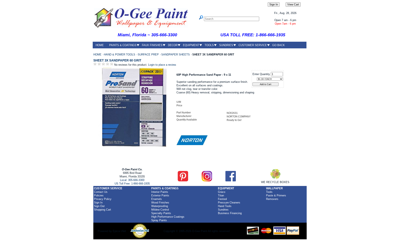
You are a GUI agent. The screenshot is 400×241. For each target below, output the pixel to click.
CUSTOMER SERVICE (253, 45)
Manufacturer (183, 116)
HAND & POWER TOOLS (120, 54)
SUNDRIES (226, 45)
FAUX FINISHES (152, 45)
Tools (269, 191)
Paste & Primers (276, 195)
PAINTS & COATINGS (122, 45)
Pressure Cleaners (229, 202)
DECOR (173, 45)
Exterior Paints (160, 195)
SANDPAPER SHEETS (176, 54)
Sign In (98, 202)
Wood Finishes (160, 202)
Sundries (223, 209)
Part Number (183, 112)
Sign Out (99, 206)
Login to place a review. (162, 64)
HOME (100, 45)
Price (179, 105)
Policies (99, 195)
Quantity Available (186, 119)
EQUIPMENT (191, 45)
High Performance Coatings (167, 216)
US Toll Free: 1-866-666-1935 (132, 183)
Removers (272, 199)
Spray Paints (159, 220)
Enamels (156, 199)
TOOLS (209, 45)
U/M (178, 101)
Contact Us (101, 191)
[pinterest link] (183, 180)
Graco (221, 191)
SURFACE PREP (149, 54)
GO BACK (278, 45)
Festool (222, 199)
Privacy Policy (102, 199)
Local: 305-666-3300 (132, 180)
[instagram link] (207, 180)
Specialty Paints (161, 213)
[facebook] (230, 180)
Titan (221, 195)
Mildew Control (160, 209)
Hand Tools (224, 206)
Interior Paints (159, 191)
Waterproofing (159, 206)
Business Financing (230, 213)
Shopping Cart (102, 209)
